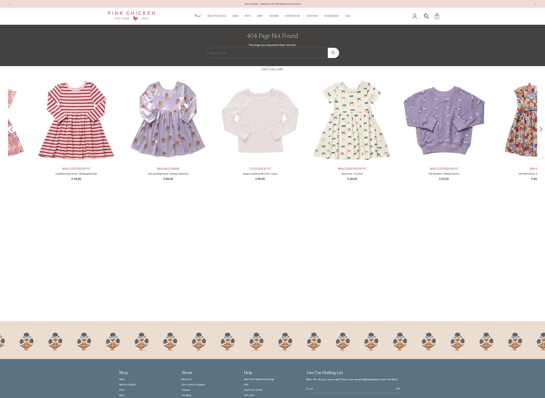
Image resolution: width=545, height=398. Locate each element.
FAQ (246, 384)
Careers (186, 389)
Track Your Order (253, 389)
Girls (121, 389)
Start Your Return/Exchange (259, 379)
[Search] (333, 53)
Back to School (127, 384)
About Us (187, 379)
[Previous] (10, 4)
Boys (122, 395)
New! (122, 379)
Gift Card (249, 395)
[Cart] (437, 16)
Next (541, 129)
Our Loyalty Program (193, 384)
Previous (12, 129)
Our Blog (186, 395)
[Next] (535, 4)
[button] (198, 16)
